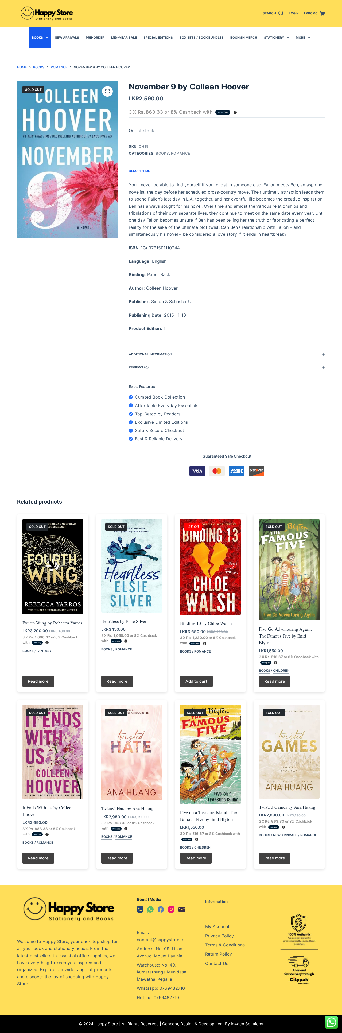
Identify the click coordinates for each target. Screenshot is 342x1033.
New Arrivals (67, 38)
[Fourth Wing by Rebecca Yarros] (52, 566)
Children (281, 671)
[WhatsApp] (150, 909)
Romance (180, 153)
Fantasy (44, 651)
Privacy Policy (219, 935)
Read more (38, 681)
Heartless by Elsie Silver (124, 621)
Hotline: (145, 997)
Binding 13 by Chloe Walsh (206, 623)
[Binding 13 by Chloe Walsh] (210, 567)
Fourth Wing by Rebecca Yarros (52, 623)
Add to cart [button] (196, 681)
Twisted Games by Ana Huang (287, 807)
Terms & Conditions (225, 945)
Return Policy (218, 954)
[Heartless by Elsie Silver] (131, 566)
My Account (217, 926)
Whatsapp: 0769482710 (161, 988)
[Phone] (140, 909)
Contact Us (216, 963)
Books (37, 38)
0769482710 (166, 997)
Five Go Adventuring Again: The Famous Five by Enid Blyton (285, 636)
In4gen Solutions (247, 1023)
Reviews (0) (139, 367)
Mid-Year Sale (124, 38)
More (300, 38)
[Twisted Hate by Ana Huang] (131, 752)
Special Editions (158, 38)
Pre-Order (95, 38)
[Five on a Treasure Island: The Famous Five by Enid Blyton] (210, 754)
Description (139, 171)
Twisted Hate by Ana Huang (127, 809)
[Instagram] (171, 909)
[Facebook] (161, 909)
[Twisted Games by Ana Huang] (289, 752)
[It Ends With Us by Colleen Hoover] (52, 752)
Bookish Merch (243, 38)
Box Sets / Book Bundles (202, 38)
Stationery (274, 38)
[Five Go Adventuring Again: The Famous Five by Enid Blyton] (289, 569)
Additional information (150, 354)
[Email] (181, 909)
